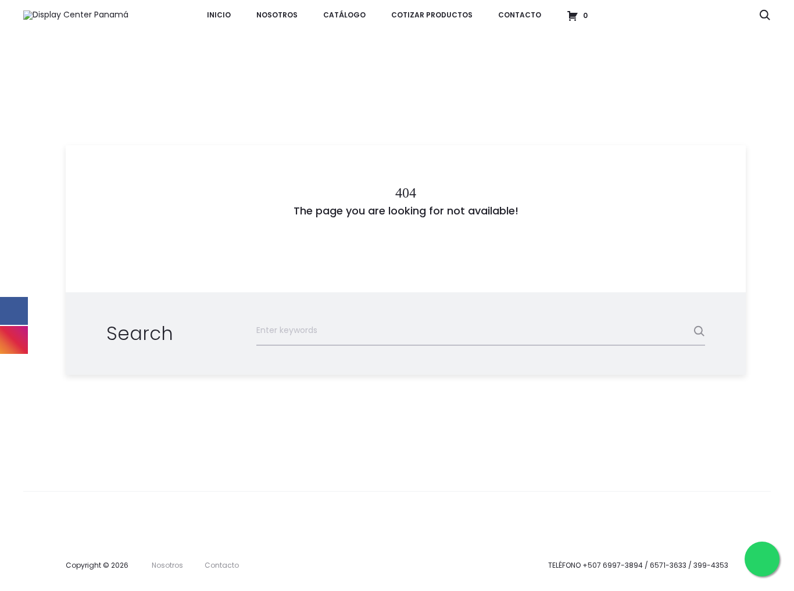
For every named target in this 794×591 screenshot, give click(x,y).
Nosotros (277, 15)
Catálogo (344, 15)
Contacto (519, 15)
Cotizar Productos (432, 15)
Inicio (219, 15)
